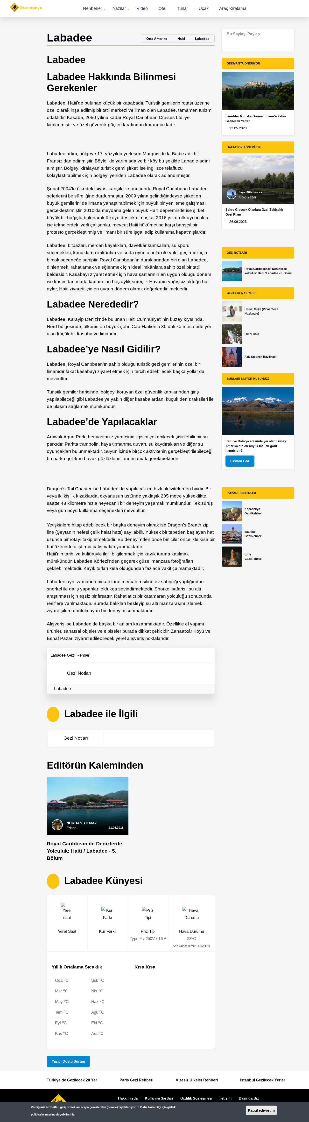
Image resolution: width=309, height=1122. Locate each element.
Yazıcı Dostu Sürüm (68, 1061)
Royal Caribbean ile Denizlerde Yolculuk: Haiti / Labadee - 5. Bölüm (84, 851)
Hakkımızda (128, 1098)
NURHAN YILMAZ (81, 823)
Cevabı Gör (239, 461)
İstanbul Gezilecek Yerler (262, 1080)
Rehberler (92, 8)
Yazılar (119, 8)
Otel (162, 8)
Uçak (204, 8)
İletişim (225, 1098)
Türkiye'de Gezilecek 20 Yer (72, 1080)
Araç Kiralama (232, 8)
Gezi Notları (79, 673)
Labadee (62, 688)
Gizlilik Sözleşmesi (196, 1098)
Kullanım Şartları (159, 1098)
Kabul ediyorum (261, 1110)
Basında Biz (249, 1098)
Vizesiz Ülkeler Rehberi (197, 1080)
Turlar (182, 8)
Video (142, 8)
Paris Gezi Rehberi (136, 1080)
